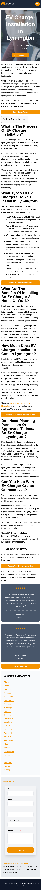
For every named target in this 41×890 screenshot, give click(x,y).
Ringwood (8, 693)
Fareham (7, 711)
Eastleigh (8, 708)
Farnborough (9, 766)
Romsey (7, 704)
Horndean (8, 729)
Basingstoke (9, 751)
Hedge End (8, 697)
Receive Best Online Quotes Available (20, 414)
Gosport (7, 715)
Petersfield (8, 740)
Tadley (6, 759)
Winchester (8, 722)
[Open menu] (37, 4)
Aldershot (8, 762)
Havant (7, 726)
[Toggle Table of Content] (23, 119)
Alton (6, 744)
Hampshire (8, 755)
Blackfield (8, 682)
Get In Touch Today (20, 112)
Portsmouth (8, 719)
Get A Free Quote (20, 666)
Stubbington (9, 700)
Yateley (7, 770)
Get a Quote (19, 55)
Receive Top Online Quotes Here (20, 566)
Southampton (9, 689)
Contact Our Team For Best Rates (20, 282)
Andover (7, 737)
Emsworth (8, 733)
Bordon (7, 748)
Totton (6, 686)
